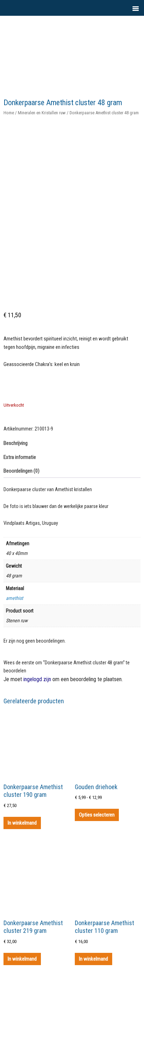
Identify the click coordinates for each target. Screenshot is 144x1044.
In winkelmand (22, 823)
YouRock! (86, 32)
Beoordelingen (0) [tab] (21, 471)
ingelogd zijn (37, 679)
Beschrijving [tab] (15, 443)
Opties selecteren (97, 815)
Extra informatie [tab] (19, 457)
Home (8, 112)
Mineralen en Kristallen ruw (42, 112)
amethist (14, 598)
